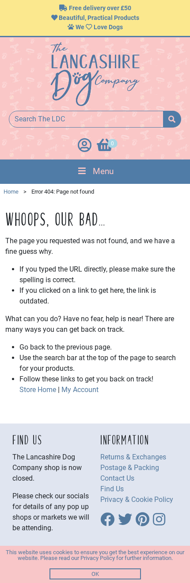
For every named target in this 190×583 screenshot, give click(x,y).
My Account (80, 389)
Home (11, 191)
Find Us (112, 489)
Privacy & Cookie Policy (136, 499)
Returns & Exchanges (133, 457)
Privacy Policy (97, 558)
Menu (103, 171)
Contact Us (117, 478)
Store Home (37, 389)
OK (95, 574)
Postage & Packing (129, 467)
